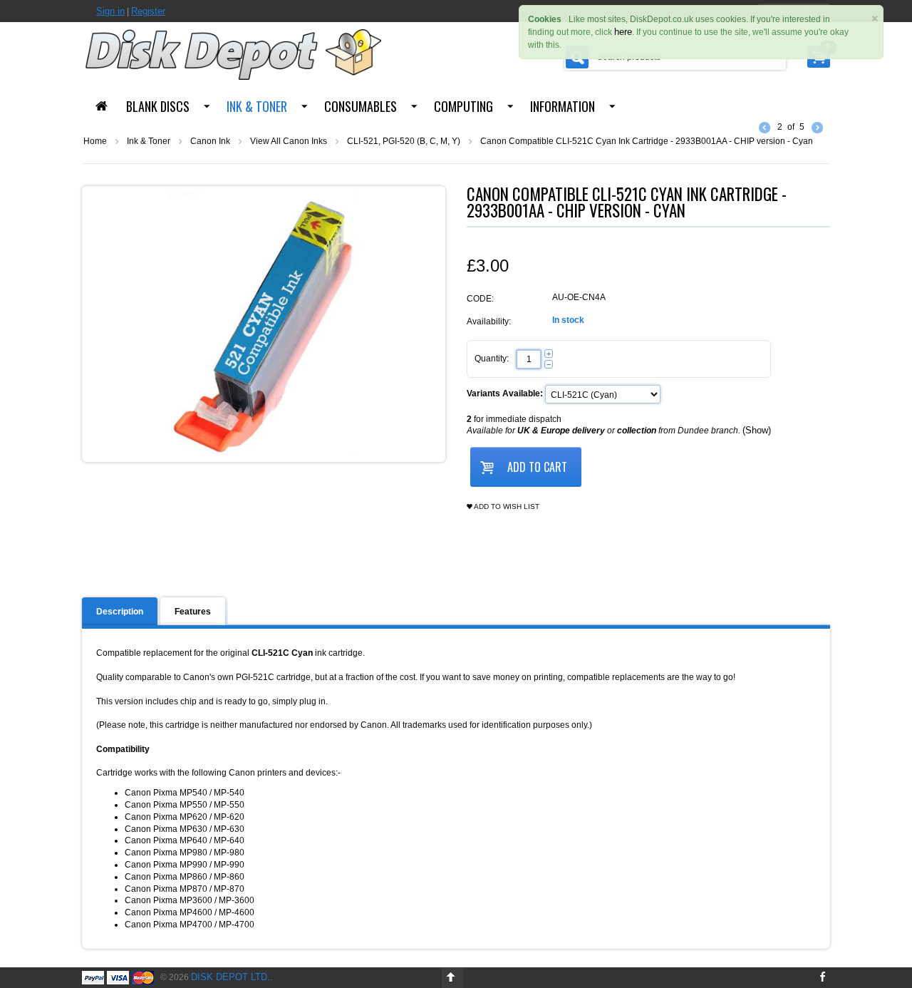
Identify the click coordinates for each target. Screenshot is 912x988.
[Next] (817, 127)
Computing (463, 106)
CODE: (480, 299)
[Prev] (764, 127)
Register (148, 11)
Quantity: (492, 359)
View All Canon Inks (288, 141)
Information (562, 106)
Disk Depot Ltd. (230, 977)
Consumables (360, 106)
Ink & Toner (257, 106)
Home (95, 141)
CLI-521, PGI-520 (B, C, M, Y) (403, 141)
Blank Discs (158, 106)
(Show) (756, 430)
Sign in (110, 11)
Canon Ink (210, 141)
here (623, 31)
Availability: (489, 321)
